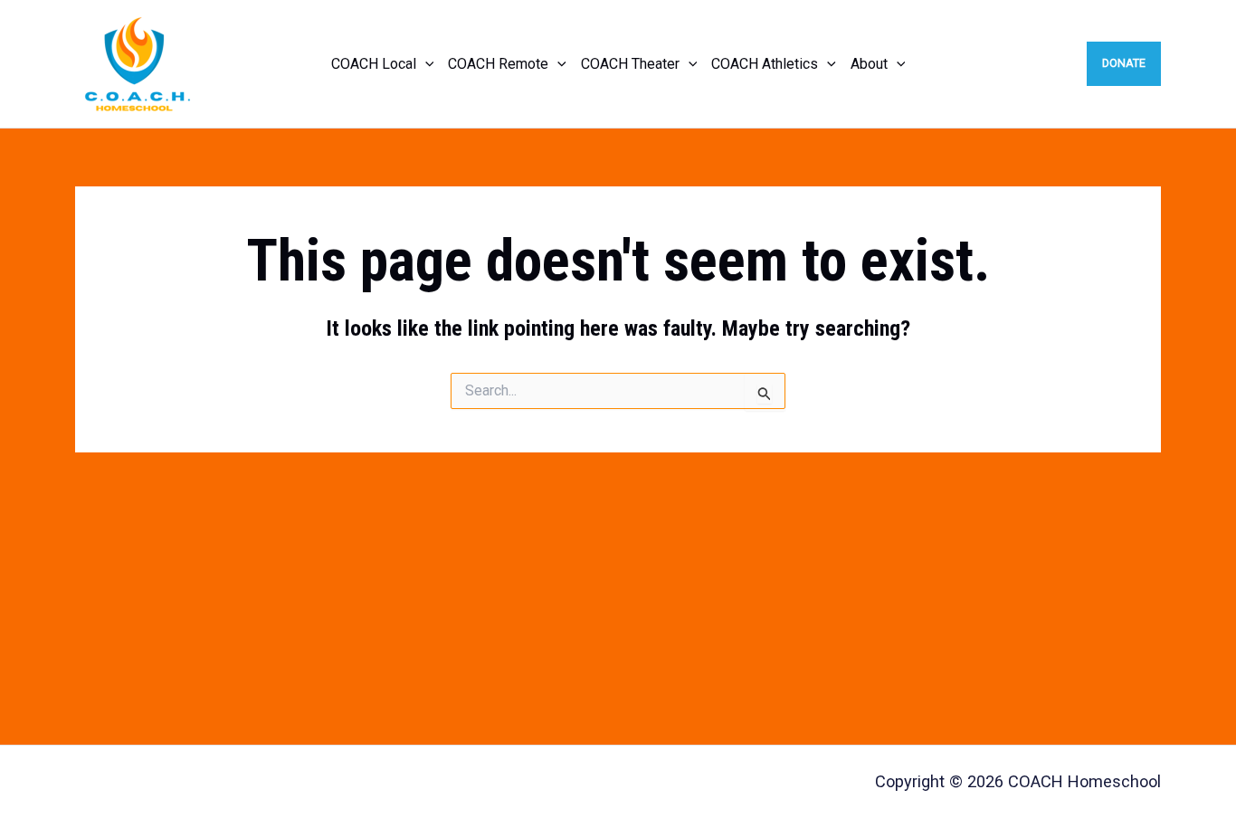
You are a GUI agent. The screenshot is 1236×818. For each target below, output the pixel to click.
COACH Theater (630, 63)
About (869, 63)
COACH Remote (498, 63)
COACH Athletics (764, 63)
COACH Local (373, 63)
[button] (425, 64)
